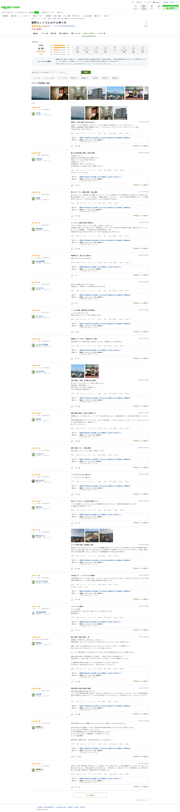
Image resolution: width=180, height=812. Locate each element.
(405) (88, 33)
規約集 (76, 807)
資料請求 (82, 807)
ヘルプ (132, 2)
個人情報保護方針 (49, 807)
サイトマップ (147, 2)
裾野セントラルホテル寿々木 (49, 22)
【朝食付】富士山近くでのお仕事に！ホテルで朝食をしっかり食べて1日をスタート (100, 177)
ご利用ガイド (139, 2)
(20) (63, 33)
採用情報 (70, 807)
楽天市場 (166, 2)
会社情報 (39, 807)
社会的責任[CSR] (61, 807)
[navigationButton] (145, 92)
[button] (41, 93)
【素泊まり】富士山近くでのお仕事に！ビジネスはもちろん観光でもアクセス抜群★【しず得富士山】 (105, 137)
